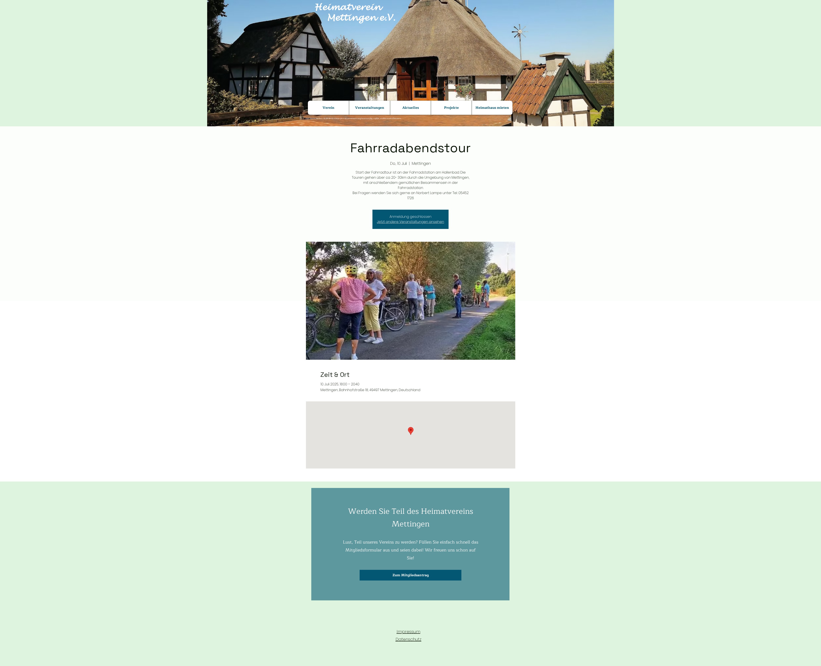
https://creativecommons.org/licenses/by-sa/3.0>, (357, 118)
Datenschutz (408, 639)
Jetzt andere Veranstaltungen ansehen (410, 221)
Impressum (408, 632)
